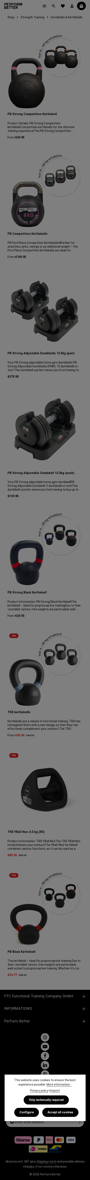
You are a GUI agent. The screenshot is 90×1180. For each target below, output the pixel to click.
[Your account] (72, 6)
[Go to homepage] (13, 6)
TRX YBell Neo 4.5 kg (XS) (26, 832)
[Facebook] (45, 1056)
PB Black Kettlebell (21, 952)
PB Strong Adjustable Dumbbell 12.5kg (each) (41, 473)
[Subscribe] (80, 1122)
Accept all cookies (60, 1112)
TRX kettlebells (19, 712)
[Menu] (44, 6)
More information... (59, 1084)
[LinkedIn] (45, 1065)
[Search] (53, 6)
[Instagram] (45, 1037)
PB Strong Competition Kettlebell (32, 114)
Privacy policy (39, 1090)
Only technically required (46, 1100)
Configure (26, 1112)
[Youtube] (45, 1046)
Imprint (55, 1090)
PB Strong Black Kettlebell (27, 592)
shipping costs (46, 1161)
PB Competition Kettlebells (28, 234)
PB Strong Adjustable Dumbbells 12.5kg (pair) (41, 353)
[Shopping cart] (81, 6)
